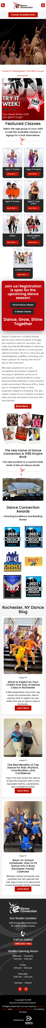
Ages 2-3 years (12, 169)
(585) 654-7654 (23, 943)
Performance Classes (23, 304)
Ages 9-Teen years (33, 202)
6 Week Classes (23, 270)
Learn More (11, 174)
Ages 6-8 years (12, 201)
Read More (22, 406)
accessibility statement (23, 1009)
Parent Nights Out (33, 236)
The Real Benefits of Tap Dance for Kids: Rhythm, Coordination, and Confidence (23, 769)
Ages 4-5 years (33, 169)
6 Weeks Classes (23, 311)
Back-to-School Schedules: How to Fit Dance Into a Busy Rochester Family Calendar (23, 865)
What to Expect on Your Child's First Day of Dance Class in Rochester (23, 684)
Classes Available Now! (23, 14)
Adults (12, 235)
